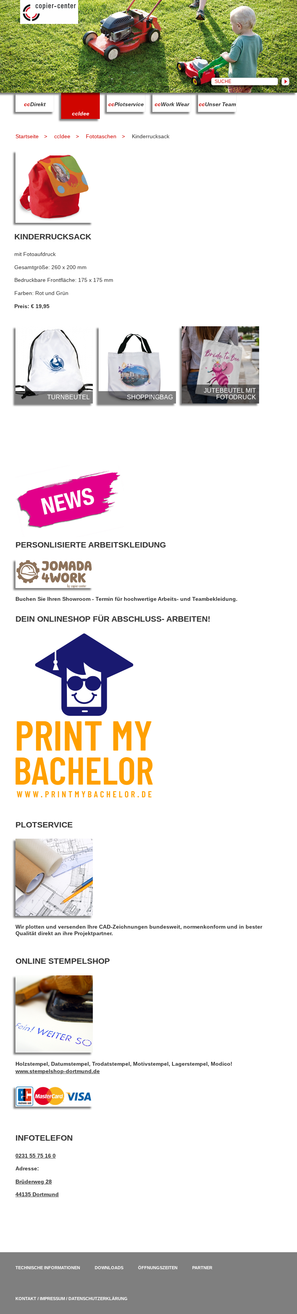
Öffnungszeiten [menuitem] (158, 1267)
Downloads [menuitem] (109, 1267)
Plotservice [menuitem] (126, 104)
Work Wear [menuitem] (172, 104)
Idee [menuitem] (80, 113)
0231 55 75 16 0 (35, 1156)
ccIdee (62, 136)
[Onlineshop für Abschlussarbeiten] (84, 796)
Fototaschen (101, 136)
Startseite (27, 136)
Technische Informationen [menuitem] (47, 1267)
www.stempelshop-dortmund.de (57, 1071)
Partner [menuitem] (202, 1267)
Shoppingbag (137, 365)
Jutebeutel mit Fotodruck (220, 365)
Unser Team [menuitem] (217, 104)
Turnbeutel (54, 365)
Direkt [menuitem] (35, 104)
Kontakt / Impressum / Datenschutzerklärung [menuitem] (71, 1298)
